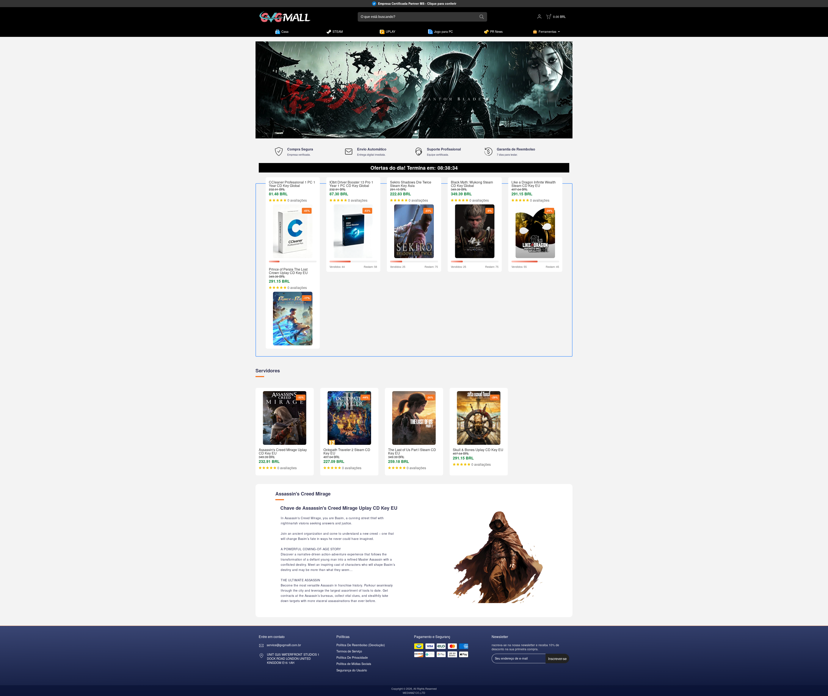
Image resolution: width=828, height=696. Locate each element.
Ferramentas (547, 31)
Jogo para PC (443, 31)
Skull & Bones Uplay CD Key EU (478, 449)
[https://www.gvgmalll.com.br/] (285, 17)
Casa (285, 31)
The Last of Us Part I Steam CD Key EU (412, 451)
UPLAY (390, 31)
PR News (496, 31)
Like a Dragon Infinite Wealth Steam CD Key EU (533, 184)
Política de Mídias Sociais (353, 664)
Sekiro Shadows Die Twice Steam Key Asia (410, 184)
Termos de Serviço (349, 651)
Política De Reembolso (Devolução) (360, 645)
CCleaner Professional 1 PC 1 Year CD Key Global (292, 184)
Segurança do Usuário (351, 670)
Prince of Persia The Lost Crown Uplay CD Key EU (288, 271)
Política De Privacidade (352, 657)
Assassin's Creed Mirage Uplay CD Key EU (283, 451)
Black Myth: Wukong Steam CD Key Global (472, 184)
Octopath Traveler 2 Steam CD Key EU (346, 451)
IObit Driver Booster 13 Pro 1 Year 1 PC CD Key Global (351, 184)
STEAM (337, 31)
